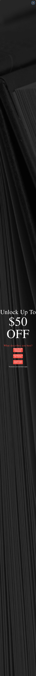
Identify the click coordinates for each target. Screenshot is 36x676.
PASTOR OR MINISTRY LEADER (18, 350)
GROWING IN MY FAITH (18, 356)
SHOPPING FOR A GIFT (18, 362)
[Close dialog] (33, 2)
